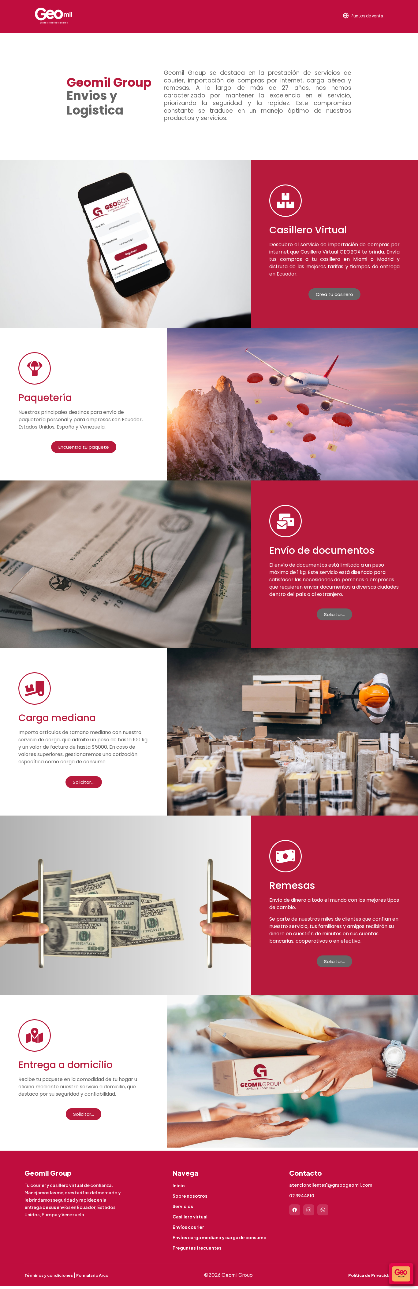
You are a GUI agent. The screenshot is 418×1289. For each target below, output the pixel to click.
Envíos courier (188, 1227)
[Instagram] (308, 1209)
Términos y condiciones (48, 1275)
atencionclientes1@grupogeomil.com (330, 1185)
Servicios (183, 1206)
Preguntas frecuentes (197, 1248)
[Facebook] (294, 1209)
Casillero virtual (190, 1216)
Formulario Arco (92, 1275)
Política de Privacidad (371, 1275)
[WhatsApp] (322, 1209)
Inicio (179, 1185)
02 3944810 (301, 1195)
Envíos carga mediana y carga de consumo (220, 1237)
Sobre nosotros (190, 1196)
